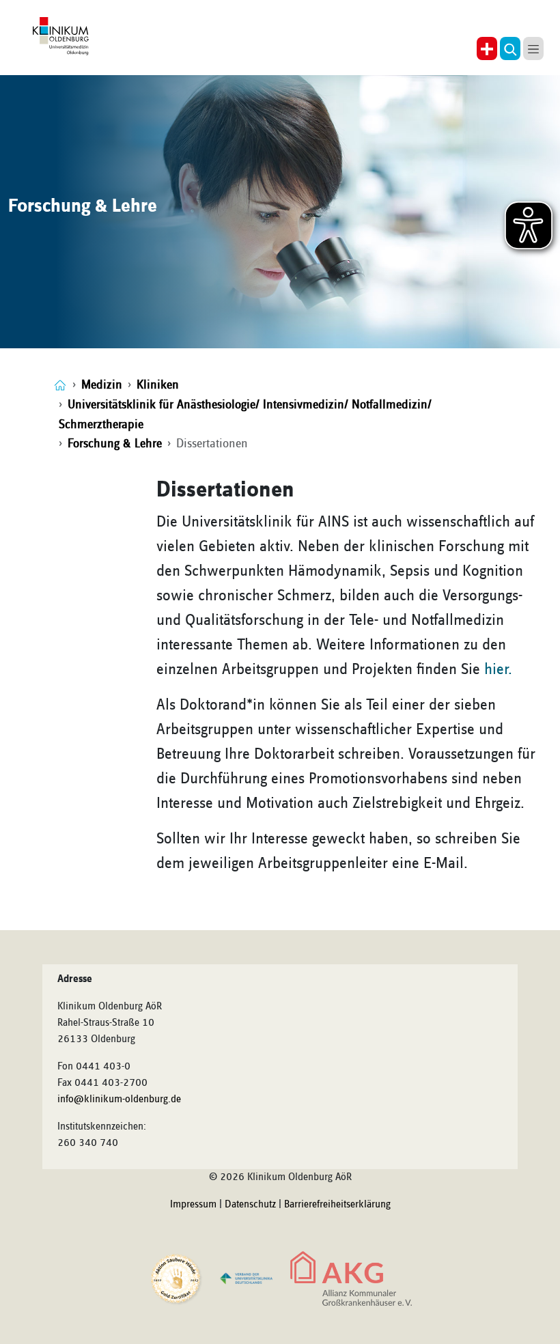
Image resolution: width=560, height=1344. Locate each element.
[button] (510, 48)
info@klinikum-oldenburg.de (119, 1099)
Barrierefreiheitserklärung (337, 1204)
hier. (498, 669)
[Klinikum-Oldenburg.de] (60, 384)
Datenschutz (250, 1204)
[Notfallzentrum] (487, 48)
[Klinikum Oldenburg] (62, 36)
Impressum (193, 1204)
